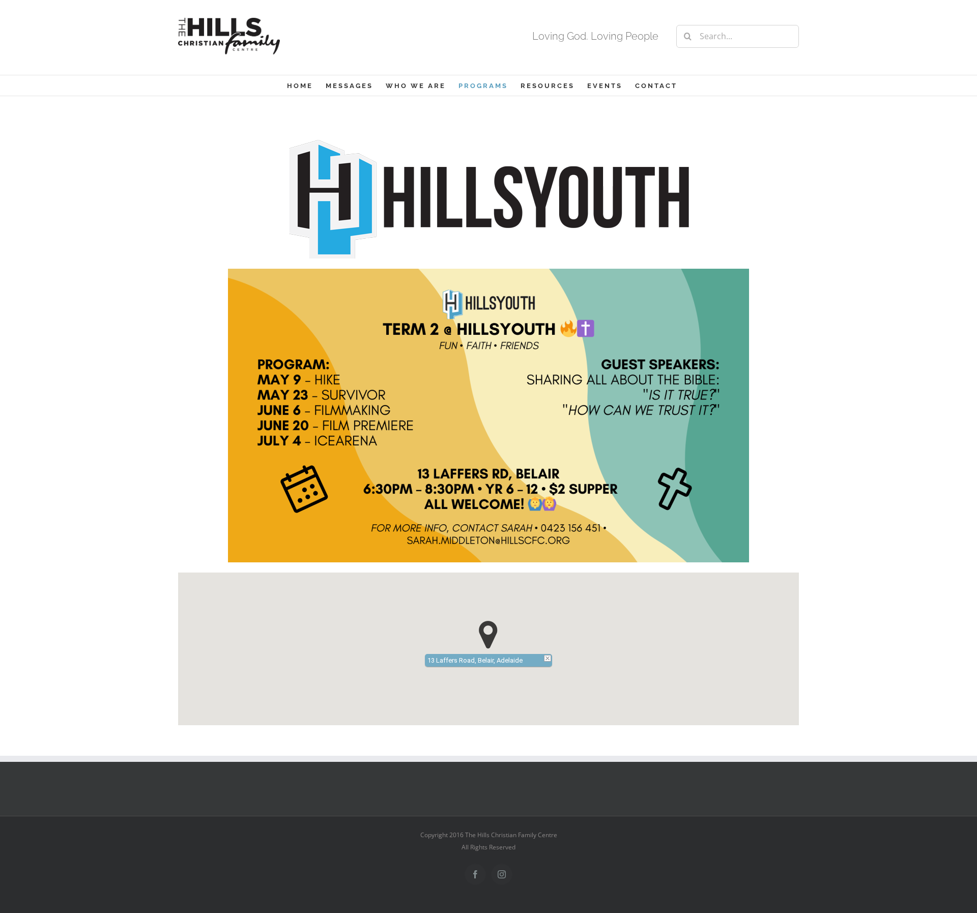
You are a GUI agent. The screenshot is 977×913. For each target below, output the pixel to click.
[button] (488, 635)
